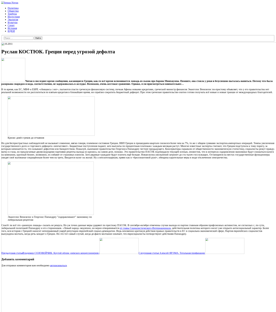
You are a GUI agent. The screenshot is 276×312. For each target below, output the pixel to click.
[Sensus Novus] (9, 2)
